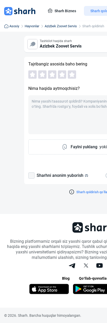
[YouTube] (99, 266)
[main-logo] (19, 10)
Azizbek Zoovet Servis (61, 26)
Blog (66, 278)
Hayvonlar (32, 26)
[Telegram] (72, 266)
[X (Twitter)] (86, 266)
